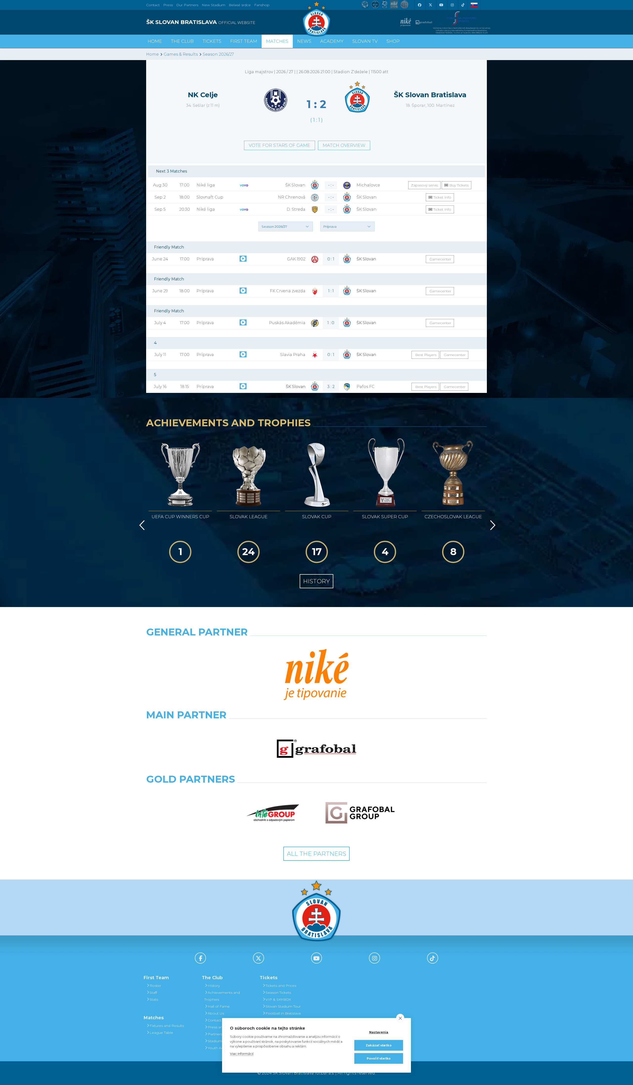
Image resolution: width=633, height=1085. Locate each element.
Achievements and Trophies (222, 996)
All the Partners (316, 853)
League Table (161, 1032)
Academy (331, 41)
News (304, 41)
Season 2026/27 (218, 54)
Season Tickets (278, 992)
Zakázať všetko (379, 1045)
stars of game (279, 145)
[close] (400, 1018)
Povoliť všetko (379, 1058)
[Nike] (316, 675)
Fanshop (262, 5)
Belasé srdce (240, 5)
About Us (216, 1013)
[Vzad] (141, 525)
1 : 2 (316, 104)
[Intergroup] (273, 813)
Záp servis (424, 185)
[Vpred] (491, 525)
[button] (285, 226)
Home (152, 54)
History (316, 581)
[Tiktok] (463, 5)
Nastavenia (378, 1032)
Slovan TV (365, 41)
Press (168, 5)
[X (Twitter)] (430, 5)
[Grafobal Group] (360, 813)
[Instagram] (452, 5)
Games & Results (181, 54)
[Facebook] (419, 5)
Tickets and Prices (281, 985)
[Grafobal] (316, 748)
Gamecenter (440, 259)
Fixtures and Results (167, 1025)
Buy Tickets (458, 185)
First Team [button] (243, 41)
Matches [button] (277, 41)
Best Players (425, 355)
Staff (153, 992)
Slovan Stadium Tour (283, 1006)
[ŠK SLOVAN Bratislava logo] (316, 18)
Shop (393, 41)
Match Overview (344, 145)
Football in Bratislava (283, 1013)
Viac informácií (241, 1054)
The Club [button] (182, 41)
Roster (155, 985)
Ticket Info (441, 197)
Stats (154, 999)
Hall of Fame (219, 1006)
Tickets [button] (212, 41)
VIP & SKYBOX (278, 999)
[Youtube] (441, 5)
